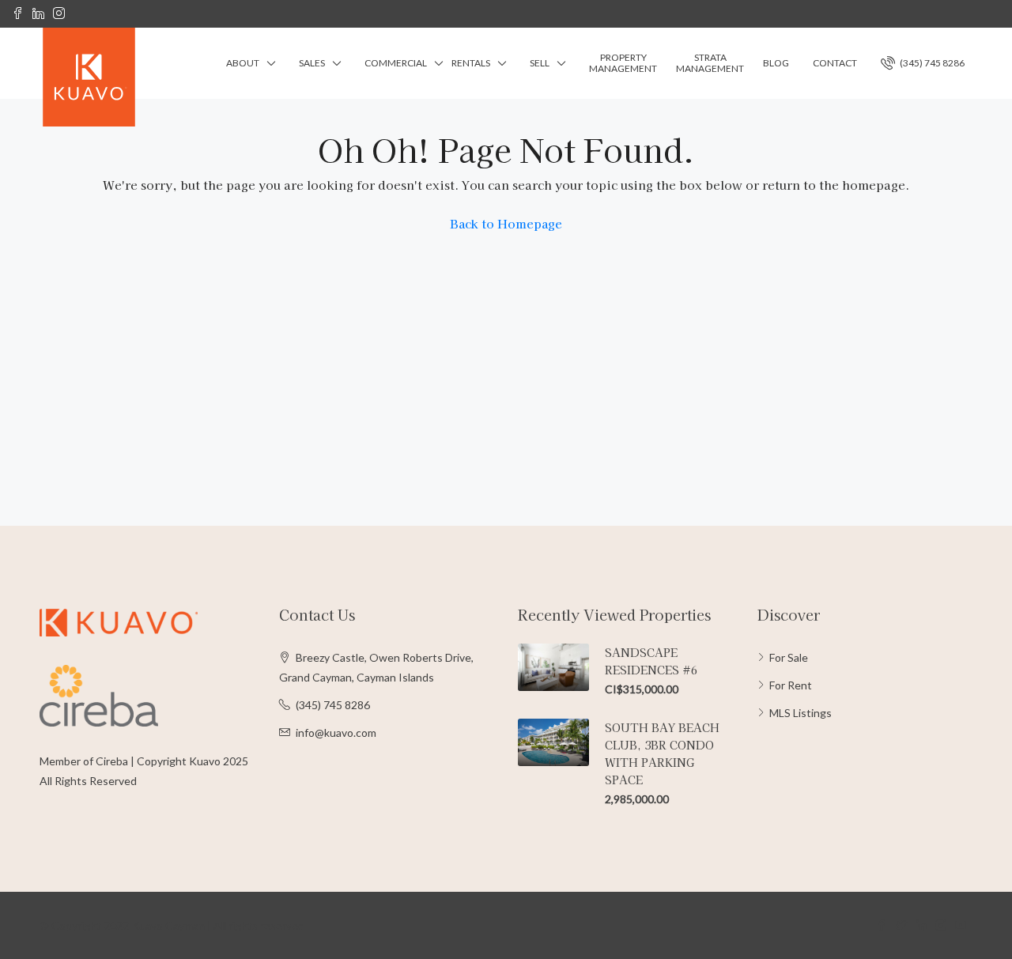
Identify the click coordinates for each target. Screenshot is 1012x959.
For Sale (788, 657)
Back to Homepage (506, 223)
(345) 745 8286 (931, 63)
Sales (312, 63)
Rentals (470, 63)
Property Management (623, 62)
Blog (776, 63)
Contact (835, 63)
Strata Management (710, 62)
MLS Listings (800, 712)
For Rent (790, 685)
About (242, 63)
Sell (539, 63)
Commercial (395, 63)
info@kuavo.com (336, 732)
